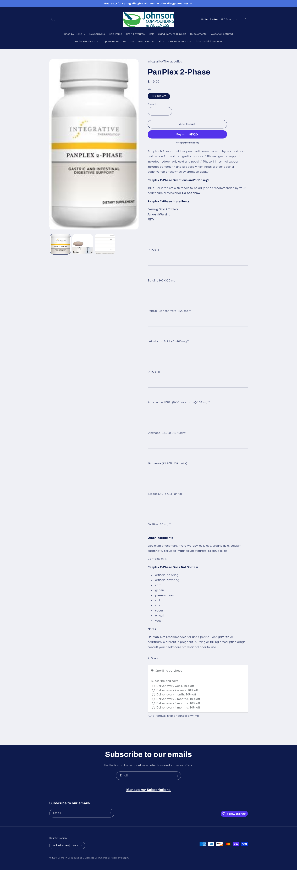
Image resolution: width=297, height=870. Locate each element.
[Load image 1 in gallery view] (60, 244)
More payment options (187, 143)
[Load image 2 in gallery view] (82, 244)
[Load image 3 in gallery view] (105, 244)
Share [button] (154, 658)
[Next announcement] (246, 3)
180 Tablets (158, 96)
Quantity (153, 104)
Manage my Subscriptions (148, 790)
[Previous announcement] (50, 3)
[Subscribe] (177, 775)
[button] (53, 19)
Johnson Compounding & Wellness (76, 858)
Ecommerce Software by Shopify (112, 858)
